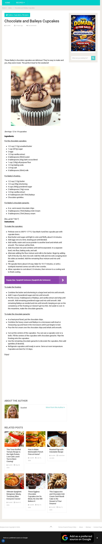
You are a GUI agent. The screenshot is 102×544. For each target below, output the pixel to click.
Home (7, 3)
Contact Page (98, 527)
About (81, 527)
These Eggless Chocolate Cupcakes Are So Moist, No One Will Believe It (35, 496)
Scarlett (8, 25)
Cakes (10, 15)
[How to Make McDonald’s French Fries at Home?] (35, 439)
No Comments (32, 25)
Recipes (19, 3)
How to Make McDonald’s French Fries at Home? (35, 451)
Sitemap (88, 527)
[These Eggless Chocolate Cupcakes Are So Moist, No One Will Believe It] (35, 481)
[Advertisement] (35, 42)
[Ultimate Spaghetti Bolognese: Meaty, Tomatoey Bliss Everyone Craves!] (14, 481)
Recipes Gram (4, 527)
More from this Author (55, 407)
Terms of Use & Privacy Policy (67, 527)
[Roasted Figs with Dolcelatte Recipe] (57, 439)
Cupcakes (18, 15)
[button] (51, 537)
